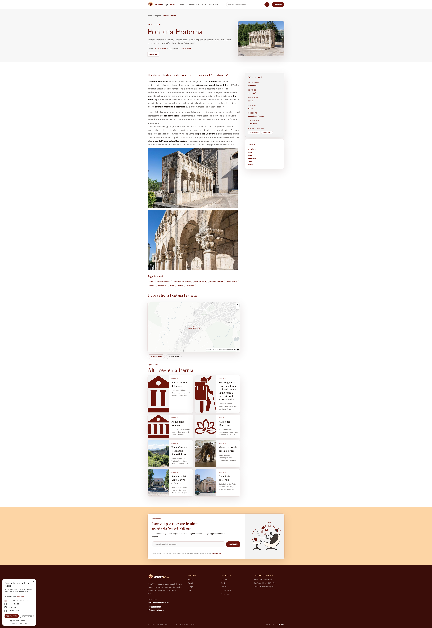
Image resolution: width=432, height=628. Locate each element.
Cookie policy (226, 590)
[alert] (19, 602)
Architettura (252, 124)
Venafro (180, 285)
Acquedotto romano (177, 423)
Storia (151, 281)
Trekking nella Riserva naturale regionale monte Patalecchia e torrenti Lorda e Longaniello (227, 391)
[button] (19, 621)
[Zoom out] (237, 307)
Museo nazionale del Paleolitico (228, 448)
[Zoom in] (237, 304)
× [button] (33, 581)
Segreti (173, 4)
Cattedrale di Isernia (224, 477)
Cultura (250, 165)
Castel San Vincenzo (163, 281)
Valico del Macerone (224, 423)
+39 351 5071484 (154, 607)
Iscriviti (233, 544)
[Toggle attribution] (237, 349)
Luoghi (190, 587)
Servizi (223, 583)
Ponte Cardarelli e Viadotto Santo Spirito (180, 450)
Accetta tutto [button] (11, 616)
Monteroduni (162, 285)
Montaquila (191, 285)
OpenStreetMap (224, 349)
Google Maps (156, 356)
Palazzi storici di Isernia (179, 384)
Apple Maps (174, 356)
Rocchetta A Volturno (216, 281)
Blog (204, 4)
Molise (250, 108)
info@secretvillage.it (156, 610)
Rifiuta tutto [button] (26, 616)
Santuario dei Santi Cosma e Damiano (178, 479)
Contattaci (278, 4)
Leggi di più (20, 596)
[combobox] (245, 4)
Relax (250, 152)
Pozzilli (172, 285)
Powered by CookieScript (19, 623)
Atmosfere (252, 158)
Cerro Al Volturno (200, 281)
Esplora (193, 4)
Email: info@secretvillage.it (263, 579)
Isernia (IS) (153, 54)
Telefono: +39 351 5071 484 (264, 583)
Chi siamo (214, 4)
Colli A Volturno (232, 281)
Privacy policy (226, 594)
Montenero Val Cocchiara (182, 281)
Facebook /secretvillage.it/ (263, 587)
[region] (194, 327)
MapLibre (209, 349)
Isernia (250, 101)
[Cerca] (266, 4)
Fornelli (151, 285)
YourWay (280, 624)
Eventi (183, 4)
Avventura (251, 149)
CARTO (216, 349)
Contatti (224, 587)
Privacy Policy (216, 553)
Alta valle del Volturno (256, 116)
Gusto (250, 155)
